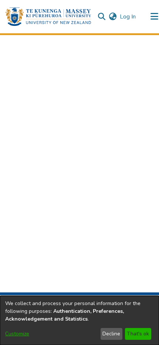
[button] (48, 16)
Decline (111, 333)
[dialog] (79, 320)
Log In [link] (128, 17)
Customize (17, 333)
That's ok (138, 333)
